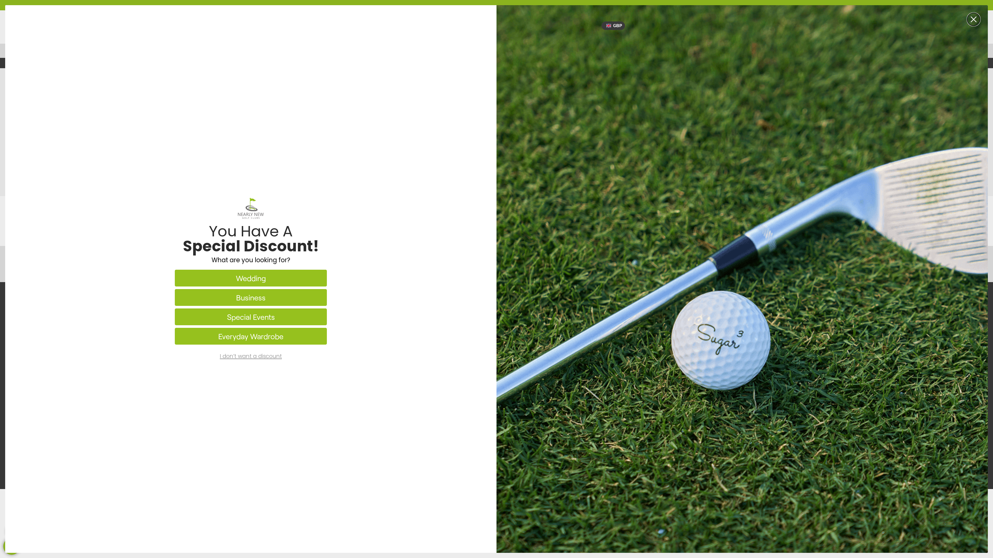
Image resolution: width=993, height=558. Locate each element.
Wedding (251, 278)
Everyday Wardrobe (250, 336)
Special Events (251, 316)
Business (251, 297)
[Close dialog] (973, 19)
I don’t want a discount (251, 356)
